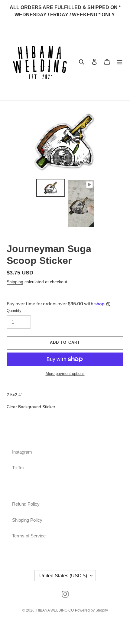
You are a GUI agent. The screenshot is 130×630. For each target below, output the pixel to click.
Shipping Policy (27, 520)
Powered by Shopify (91, 610)
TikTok (18, 467)
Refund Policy (26, 504)
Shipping (15, 281)
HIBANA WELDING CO (55, 610)
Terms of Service (29, 535)
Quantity (14, 310)
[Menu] (119, 61)
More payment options (65, 373)
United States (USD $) (63, 575)
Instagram (22, 451)
